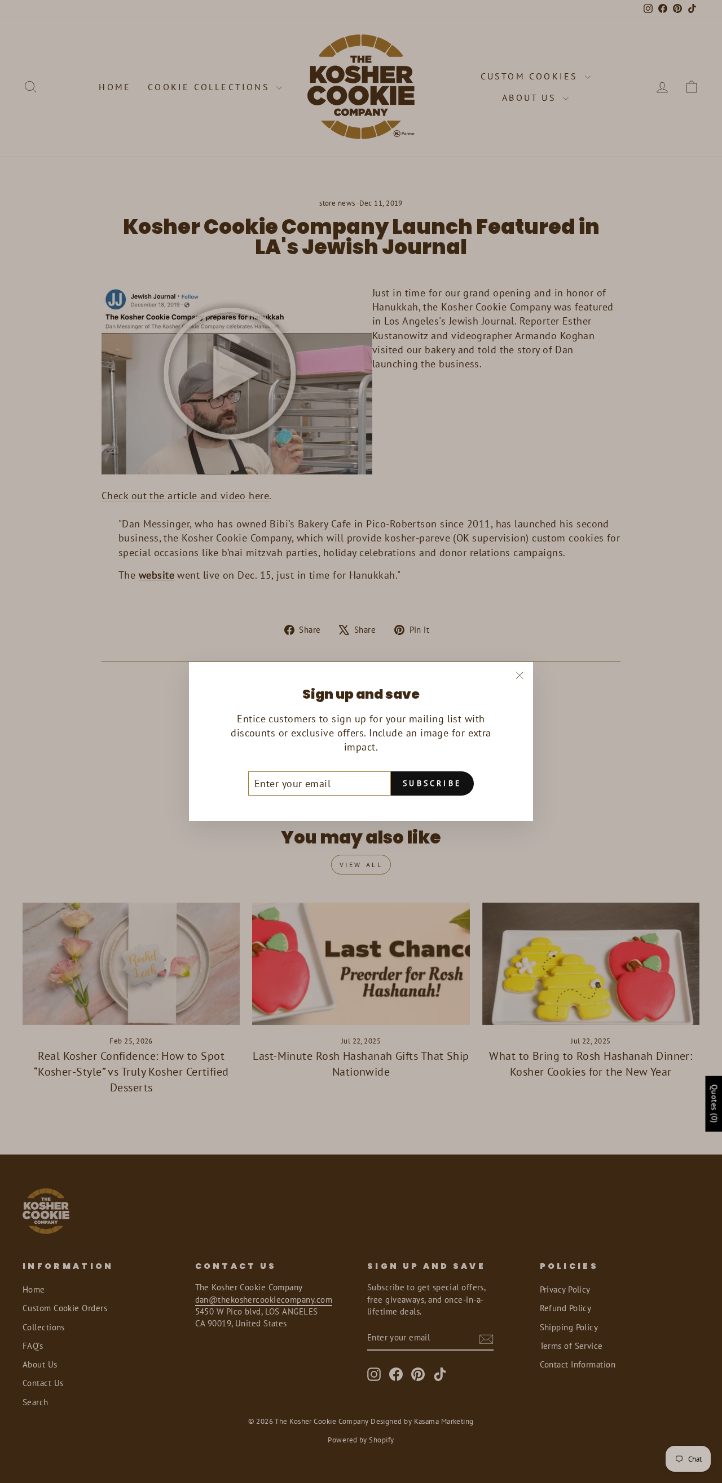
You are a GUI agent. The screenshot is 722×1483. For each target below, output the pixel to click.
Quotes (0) (714, 1104)
